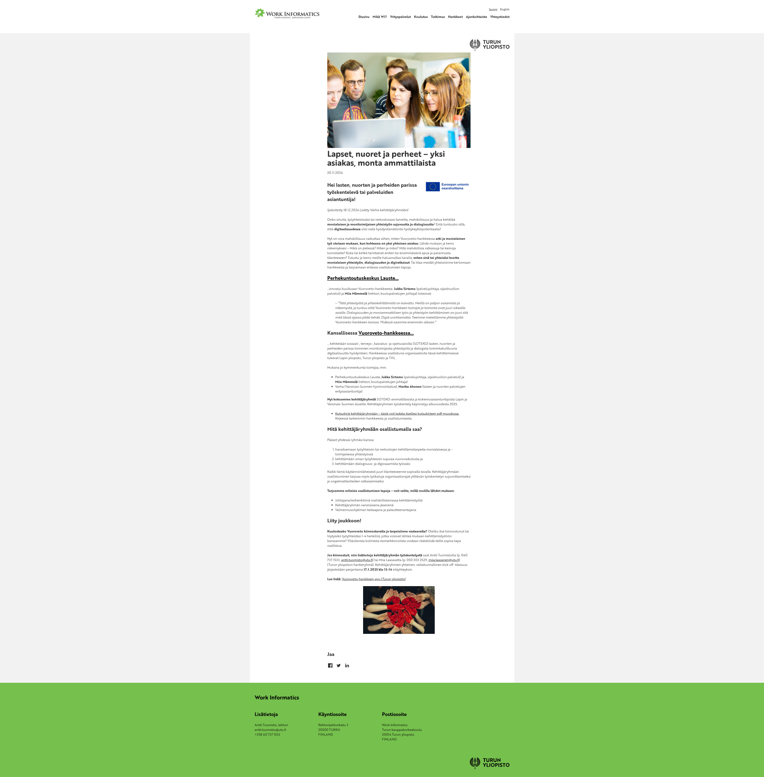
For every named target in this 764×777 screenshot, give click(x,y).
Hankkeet (455, 16)
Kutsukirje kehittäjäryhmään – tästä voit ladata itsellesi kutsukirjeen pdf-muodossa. (397, 413)
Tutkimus (438, 16)
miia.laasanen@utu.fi (444, 559)
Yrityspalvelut (400, 16)
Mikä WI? (380, 16)
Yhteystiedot (500, 16)
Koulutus (421, 16)
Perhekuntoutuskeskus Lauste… (363, 277)
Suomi (493, 9)
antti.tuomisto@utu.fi (357, 559)
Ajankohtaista (476, 16)
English (505, 9)
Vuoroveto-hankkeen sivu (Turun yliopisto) (374, 579)
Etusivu (364, 16)
